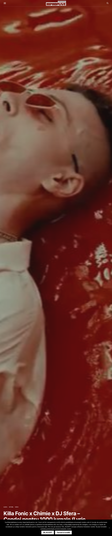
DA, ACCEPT (47, 532)
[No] (109, 528)
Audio (5, 507)
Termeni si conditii (63, 532)
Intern (11, 507)
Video (17, 507)
